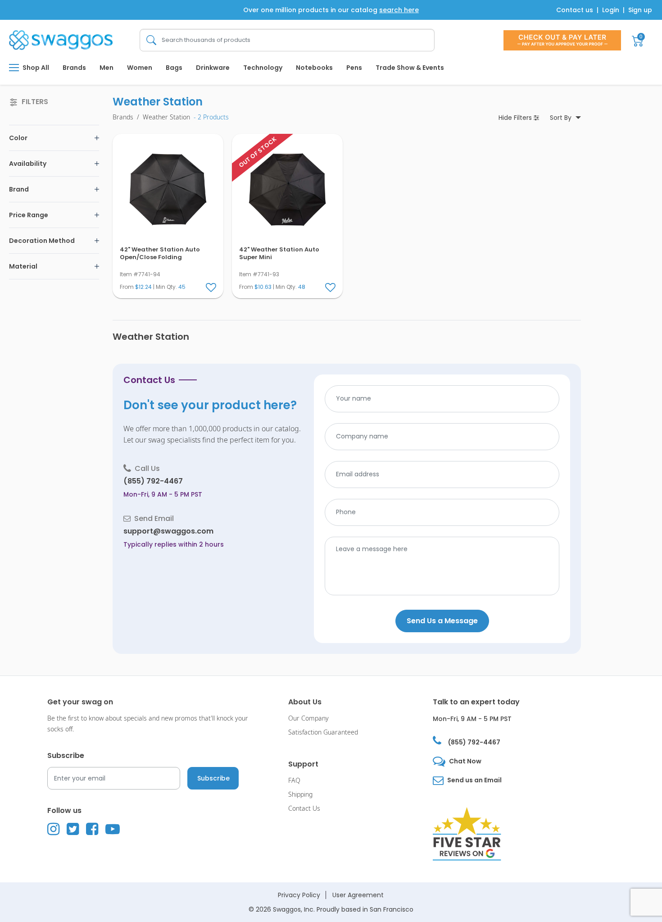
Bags (174, 67)
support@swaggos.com (168, 531)
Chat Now (465, 761)
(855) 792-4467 (153, 481)
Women (139, 67)
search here (399, 9)
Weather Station (166, 117)
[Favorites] (212, 288)
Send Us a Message (442, 621)
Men (106, 67)
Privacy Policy (299, 894)
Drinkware (213, 67)
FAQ (294, 780)
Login (610, 9)
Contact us (574, 9)
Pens (354, 67)
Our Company (308, 718)
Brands (74, 67)
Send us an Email (474, 780)
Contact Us (304, 808)
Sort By (561, 117)
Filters (516, 117)
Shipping (300, 794)
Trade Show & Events (410, 67)
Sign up (640, 9)
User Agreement (358, 894)
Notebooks (314, 67)
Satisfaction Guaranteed (323, 732)
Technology (262, 67)
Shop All (36, 67)
